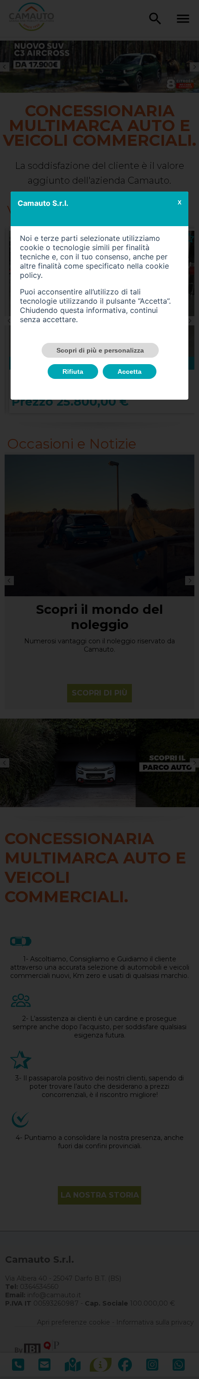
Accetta (130, 371)
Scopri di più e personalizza (100, 350)
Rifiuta (72, 371)
